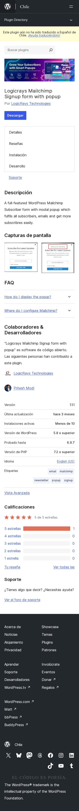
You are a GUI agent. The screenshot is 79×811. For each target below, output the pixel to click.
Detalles (15, 132)
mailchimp (66, 471)
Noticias (11, 634)
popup (56, 480)
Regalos (50, 687)
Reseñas (16, 143)
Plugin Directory (16, 20)
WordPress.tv (17, 687)
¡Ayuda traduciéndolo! (44, 35)
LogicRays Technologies (31, 103)
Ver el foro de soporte (22, 600)
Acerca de (12, 627)
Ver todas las (64, 567)
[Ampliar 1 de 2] (32, 248)
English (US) (66, 461)
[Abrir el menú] (72, 6)
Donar (49, 679)
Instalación (18, 155)
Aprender (11, 664)
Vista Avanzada (17, 493)
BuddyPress (16, 725)
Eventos (48, 672)
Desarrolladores (17, 679)
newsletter (41, 480)
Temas (47, 634)
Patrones (49, 650)
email (52, 471)
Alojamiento (13, 642)
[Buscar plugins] (51, 50)
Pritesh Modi (24, 388)
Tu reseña (12, 567)
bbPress (13, 717)
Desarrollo (17, 166)
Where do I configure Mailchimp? (30, 311)
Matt (10, 709)
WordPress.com (19, 701)
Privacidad (13, 650)
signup (68, 480)
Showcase (50, 627)
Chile (18, 744)
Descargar (15, 115)
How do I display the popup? (27, 297)
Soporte (15, 177)
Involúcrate (51, 664)
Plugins (47, 642)
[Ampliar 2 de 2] (68, 248)
